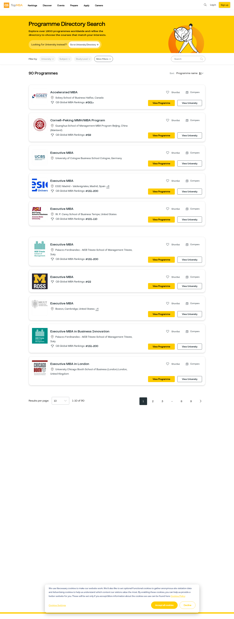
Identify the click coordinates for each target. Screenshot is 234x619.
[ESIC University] (40, 185)
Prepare (74, 5)
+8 (107, 186)
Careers (99, 5)
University (46, 58)
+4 (97, 309)
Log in (213, 4)
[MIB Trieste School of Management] (40, 248)
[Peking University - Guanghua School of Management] (40, 124)
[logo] (13, 5)
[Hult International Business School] (40, 304)
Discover (47, 5)
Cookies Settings (57, 605)
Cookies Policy (178, 596)
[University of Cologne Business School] (40, 156)
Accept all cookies (164, 605)
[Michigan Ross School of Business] (40, 281)
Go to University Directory (83, 44)
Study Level (82, 58)
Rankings (32, 5)
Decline (187, 605)
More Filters (102, 58)
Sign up (224, 5)
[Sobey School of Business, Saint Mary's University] (40, 96)
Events (60, 5)
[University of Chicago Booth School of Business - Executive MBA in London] (40, 368)
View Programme (161, 103)
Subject (64, 58)
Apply (86, 5)
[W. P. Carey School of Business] (40, 213)
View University (189, 103)
